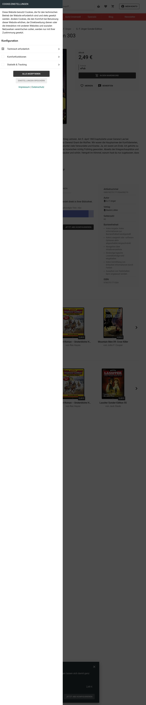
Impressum (24, 87)
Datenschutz (38, 87)
